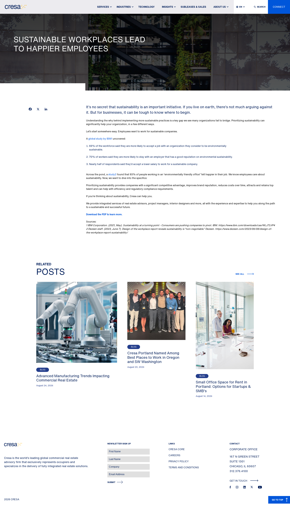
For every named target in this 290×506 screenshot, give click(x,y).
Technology (146, 7)
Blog (42, 369)
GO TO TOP (277, 499)
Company (6, 465)
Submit (111, 482)
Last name (6, 457)
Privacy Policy (179, 461)
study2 (112, 174)
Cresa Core (177, 449)
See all (240, 273)
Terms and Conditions (184, 467)
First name (6, 450)
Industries (124, 7)
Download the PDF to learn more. (104, 214)
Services (103, 7)
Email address (7, 472)
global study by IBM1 (100, 138)
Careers (174, 455)
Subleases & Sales (193, 7)
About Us (219, 7)
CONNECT (279, 7)
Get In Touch (239, 481)
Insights (167, 7)
